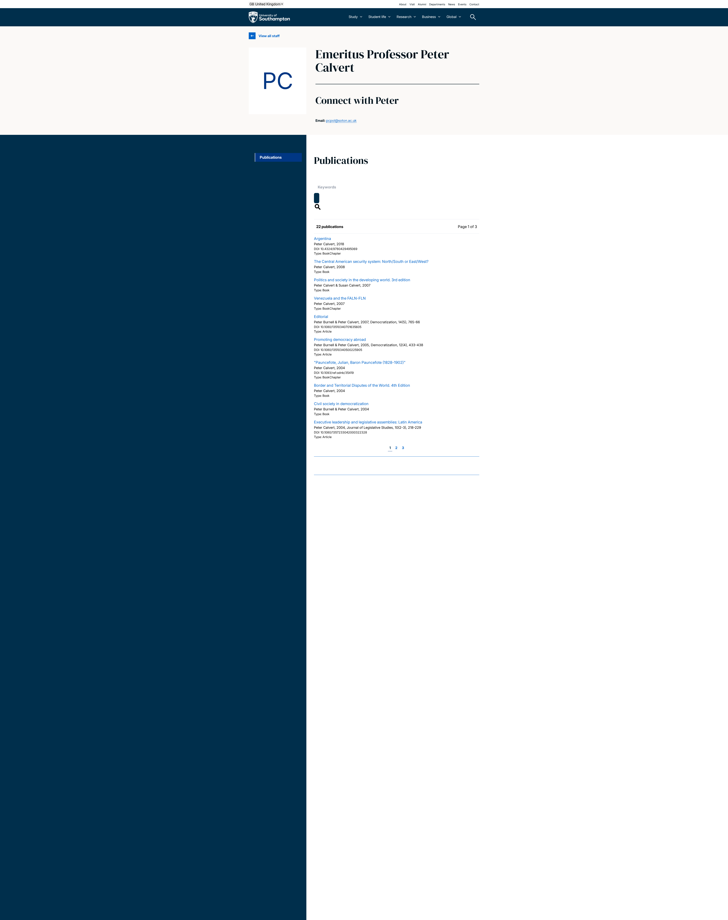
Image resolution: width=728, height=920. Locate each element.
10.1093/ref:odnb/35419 (337, 373)
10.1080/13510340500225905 (341, 350)
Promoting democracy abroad (340, 339)
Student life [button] (377, 17)
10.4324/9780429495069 (339, 249)
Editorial (321, 316)
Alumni (422, 4)
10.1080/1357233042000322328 (344, 432)
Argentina (322, 238)
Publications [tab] (271, 157)
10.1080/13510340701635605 (341, 327)
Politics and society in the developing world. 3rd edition (362, 280)
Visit (412, 4)
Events (462, 4)
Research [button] (404, 17)
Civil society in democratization (341, 403)
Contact (474, 4)
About (402, 4)
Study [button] (353, 17)
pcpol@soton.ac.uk (341, 121)
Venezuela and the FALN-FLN (340, 298)
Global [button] (451, 17)
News (451, 4)
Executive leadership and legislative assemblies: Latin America (368, 422)
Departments (437, 4)
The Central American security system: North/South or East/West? (371, 261)
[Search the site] (471, 17)
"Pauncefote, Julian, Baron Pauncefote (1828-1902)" (360, 362)
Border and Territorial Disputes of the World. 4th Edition (362, 385)
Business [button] (429, 17)
